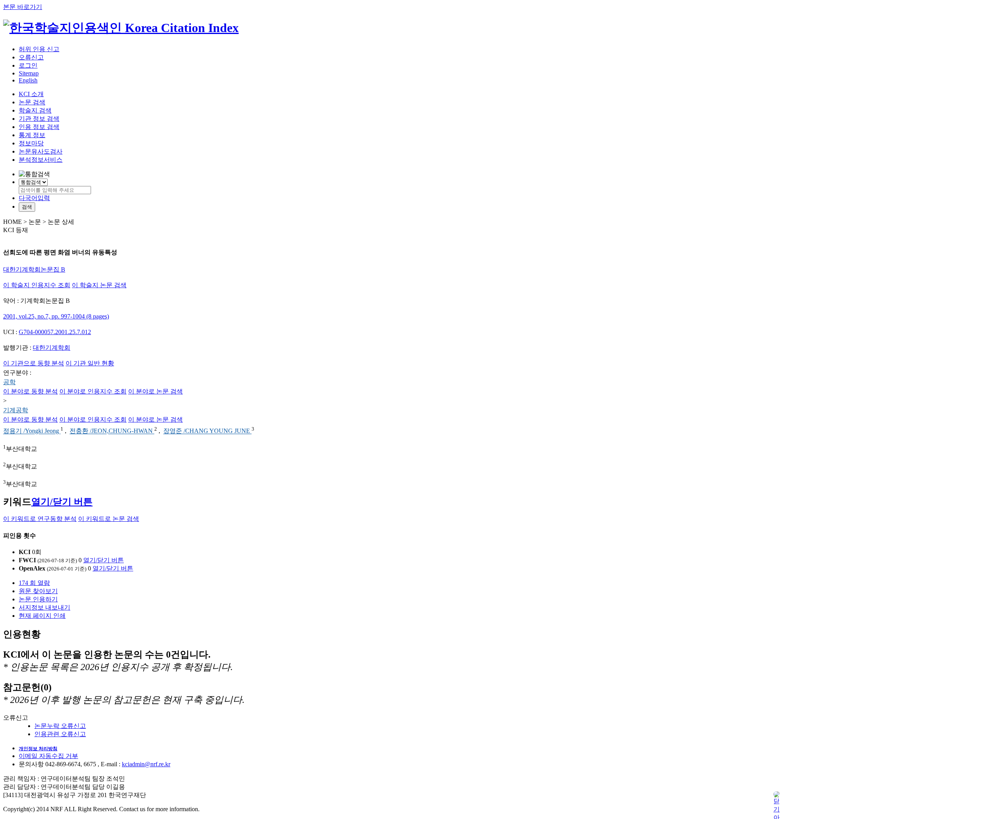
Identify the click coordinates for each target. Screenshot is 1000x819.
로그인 (28, 65)
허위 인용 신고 (39, 49)
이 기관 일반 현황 (90, 363)
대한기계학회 (51, 347)
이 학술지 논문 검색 (99, 285)
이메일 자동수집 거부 (48, 756)
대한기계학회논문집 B (34, 269)
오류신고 (31, 57)
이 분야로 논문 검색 (155, 391)
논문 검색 (32, 102)
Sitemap (29, 73)
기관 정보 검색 (39, 118)
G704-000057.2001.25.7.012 (55, 332)
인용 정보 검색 (39, 126)
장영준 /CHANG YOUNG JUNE (207, 431)
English (28, 80)
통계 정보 (32, 135)
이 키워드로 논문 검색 (108, 518)
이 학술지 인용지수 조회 (36, 285)
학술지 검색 (35, 110)
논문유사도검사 (40, 151)
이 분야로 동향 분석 (30, 391)
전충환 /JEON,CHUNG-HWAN (112, 431)
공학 (9, 382)
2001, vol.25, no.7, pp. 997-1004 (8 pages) (56, 316)
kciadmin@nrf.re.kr (146, 764)
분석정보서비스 (40, 159)
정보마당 (31, 143)
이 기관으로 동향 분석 (33, 363)
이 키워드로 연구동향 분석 (40, 518)
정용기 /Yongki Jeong (32, 431)
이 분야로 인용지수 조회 (93, 391)
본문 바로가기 (22, 7)
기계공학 (15, 410)
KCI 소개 (31, 94)
